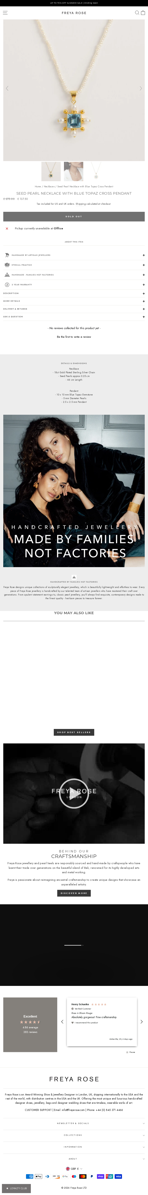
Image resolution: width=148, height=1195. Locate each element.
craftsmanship (77, 880)
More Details (11, 301)
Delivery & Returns (15, 309)
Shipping (81, 204)
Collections (73, 1135)
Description (11, 293)
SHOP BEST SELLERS (74, 732)
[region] (74, 3)
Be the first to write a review (74, 337)
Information (73, 1147)
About (73, 1159)
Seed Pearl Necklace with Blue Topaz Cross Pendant (85, 186)
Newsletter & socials (73, 1123)
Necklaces (49, 186)
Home (38, 186)
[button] (74, 336)
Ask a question (13, 316)
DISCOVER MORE (74, 893)
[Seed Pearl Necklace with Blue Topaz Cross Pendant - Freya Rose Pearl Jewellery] (74, 160)
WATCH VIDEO (73, 981)
